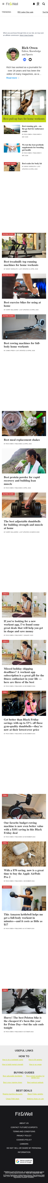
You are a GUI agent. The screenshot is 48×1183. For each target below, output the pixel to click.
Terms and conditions (24, 1131)
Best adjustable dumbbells (12, 1076)
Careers (24, 1144)
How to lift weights (35, 1060)
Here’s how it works (26, 35)
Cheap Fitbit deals (12, 1099)
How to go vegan (35, 1064)
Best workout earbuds (35, 1082)
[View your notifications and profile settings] (33, 3)
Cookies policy (24, 1140)
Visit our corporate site (34, 1173)
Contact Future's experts (24, 1127)
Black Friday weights (35, 1094)
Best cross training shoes (12, 1082)
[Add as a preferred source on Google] (24, 1161)
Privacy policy (24, 1136)
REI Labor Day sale (25, 12)
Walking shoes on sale (35, 1099)
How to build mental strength (12, 1064)
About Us (24, 1123)
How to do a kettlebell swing (12, 1060)
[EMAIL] (30, 59)
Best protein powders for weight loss (35, 1077)
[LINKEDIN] (24, 59)
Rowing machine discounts (13, 1094)
